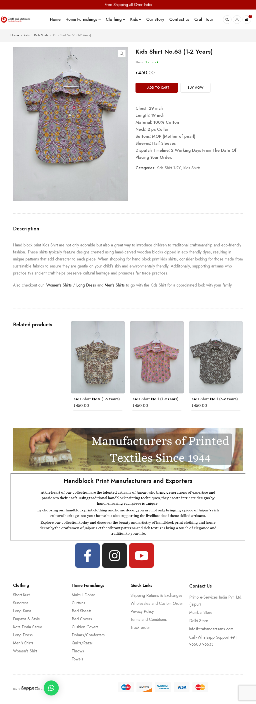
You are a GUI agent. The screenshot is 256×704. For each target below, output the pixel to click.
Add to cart (158, 87)
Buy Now (196, 87)
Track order (140, 627)
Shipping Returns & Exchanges (156, 595)
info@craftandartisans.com (211, 629)
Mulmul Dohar (83, 595)
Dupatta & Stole (26, 619)
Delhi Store (198, 621)
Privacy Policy (142, 611)
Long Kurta (22, 611)
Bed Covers (82, 619)
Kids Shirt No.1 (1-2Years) (97, 399)
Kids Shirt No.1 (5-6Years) (155, 399)
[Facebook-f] (87, 555)
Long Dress (86, 285)
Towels (77, 659)
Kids (27, 35)
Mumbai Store (200, 612)
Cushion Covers (85, 627)
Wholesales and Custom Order (156, 603)
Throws (78, 651)
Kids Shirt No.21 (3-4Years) (216, 399)
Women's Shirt (25, 651)
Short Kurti (21, 595)
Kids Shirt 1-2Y (168, 168)
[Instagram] (114, 555)
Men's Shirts (23, 643)
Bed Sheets (82, 611)
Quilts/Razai (82, 643)
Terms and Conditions (148, 619)
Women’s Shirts (59, 285)
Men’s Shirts (115, 285)
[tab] (26, 229)
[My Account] (237, 19)
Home (14, 35)
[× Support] (51, 687)
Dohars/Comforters (88, 635)
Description (26, 229)
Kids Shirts (41, 35)
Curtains (78, 603)
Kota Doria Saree (27, 627)
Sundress (20, 603)
